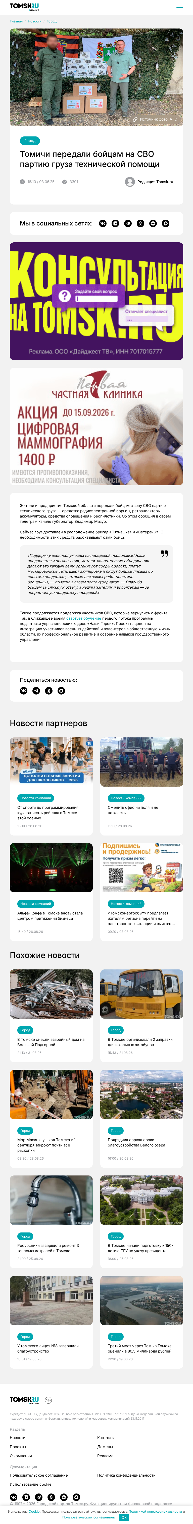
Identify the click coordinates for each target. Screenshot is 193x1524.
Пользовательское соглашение (39, 1475)
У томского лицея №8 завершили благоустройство (48, 1348)
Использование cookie (31, 1484)
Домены (105, 1446)
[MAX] (165, 223)
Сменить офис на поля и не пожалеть (133, 810)
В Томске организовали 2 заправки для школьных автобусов (140, 1042)
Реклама (105, 1455)
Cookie (34, 1511)
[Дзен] (153, 223)
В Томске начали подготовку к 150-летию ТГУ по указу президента (140, 1248)
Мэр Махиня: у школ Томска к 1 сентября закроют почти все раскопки (46, 1145)
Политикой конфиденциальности (155, 1511)
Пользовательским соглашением (89, 1517)
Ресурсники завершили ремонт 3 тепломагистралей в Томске (48, 1248)
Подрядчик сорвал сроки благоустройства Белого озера (136, 1142)
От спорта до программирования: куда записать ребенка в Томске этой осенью (48, 812)
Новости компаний (35, 798)
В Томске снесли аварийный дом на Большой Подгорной (50, 1042)
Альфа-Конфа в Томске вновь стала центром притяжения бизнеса (50, 916)
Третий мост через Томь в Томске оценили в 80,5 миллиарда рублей (140, 1348)
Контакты (105, 1437)
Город (52, 21)
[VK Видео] (115, 223)
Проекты (18, 1446)
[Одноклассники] (140, 223)
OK (124, 1517)
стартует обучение (83, 618)
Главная (16, 21)
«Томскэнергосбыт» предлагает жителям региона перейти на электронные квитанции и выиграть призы (141, 918)
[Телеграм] (128, 223)
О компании (21, 1455)
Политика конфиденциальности (126, 1475)
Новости (34, 21)
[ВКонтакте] (103, 223)
